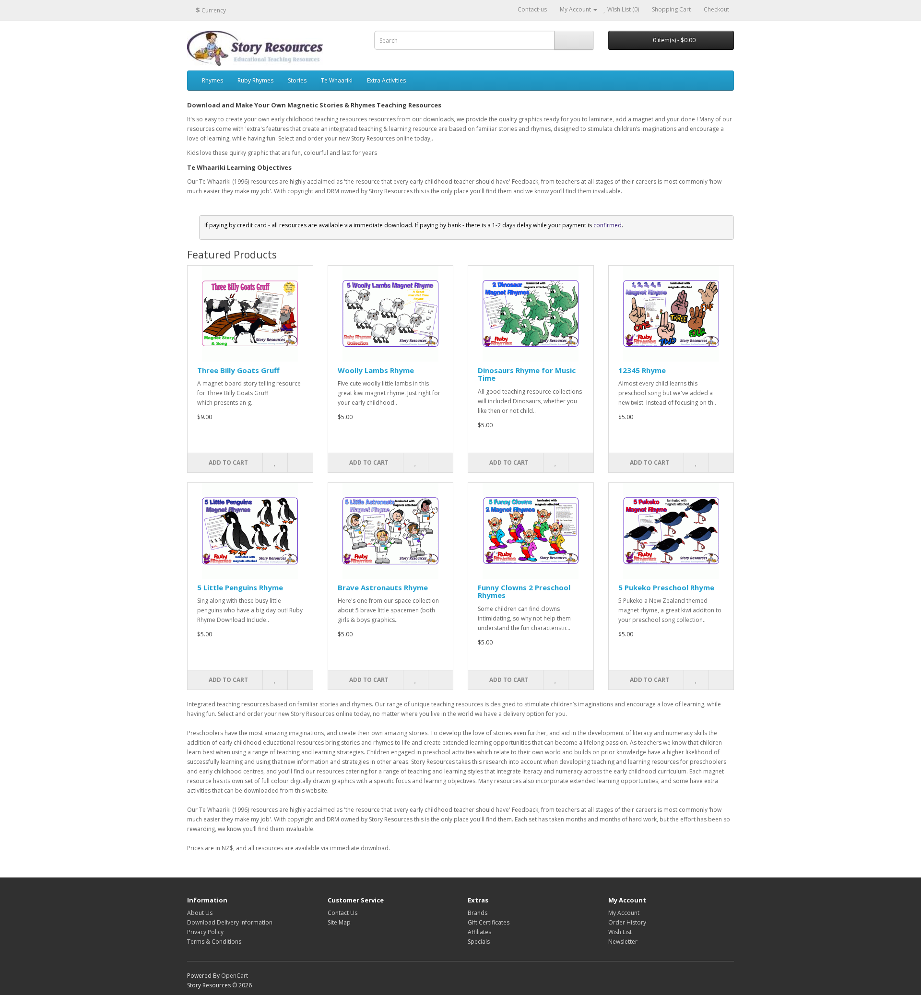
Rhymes (212, 80)
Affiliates (479, 932)
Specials (479, 941)
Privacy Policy (205, 932)
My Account (623, 913)
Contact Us (342, 913)
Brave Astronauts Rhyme (383, 587)
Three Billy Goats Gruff (238, 370)
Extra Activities (386, 80)
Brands (477, 913)
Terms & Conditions (214, 941)
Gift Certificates (488, 922)
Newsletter (623, 941)
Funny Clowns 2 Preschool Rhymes (524, 591)
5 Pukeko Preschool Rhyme (666, 587)
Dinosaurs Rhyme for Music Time (527, 374)
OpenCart (234, 976)
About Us (200, 913)
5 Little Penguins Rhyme (240, 587)
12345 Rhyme (642, 370)
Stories (297, 80)
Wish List (620, 932)
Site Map (339, 922)
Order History (627, 922)
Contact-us (532, 9)
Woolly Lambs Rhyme (376, 370)
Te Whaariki (337, 80)
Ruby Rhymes (255, 80)
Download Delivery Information (229, 922)
